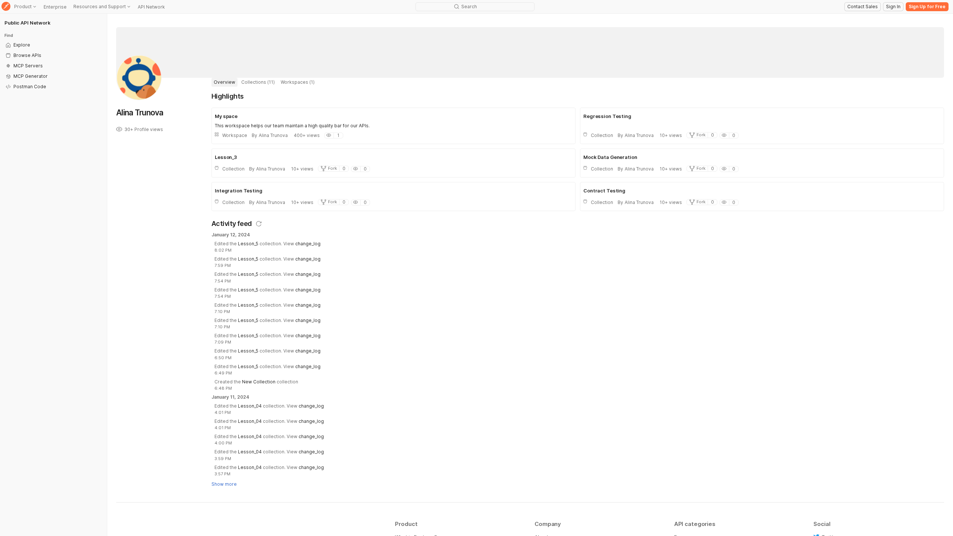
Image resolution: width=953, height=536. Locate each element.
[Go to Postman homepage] (5, 7)
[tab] (224, 82)
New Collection (258, 382)
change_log (308, 243)
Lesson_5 (248, 243)
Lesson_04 (250, 406)
